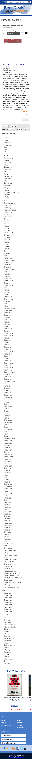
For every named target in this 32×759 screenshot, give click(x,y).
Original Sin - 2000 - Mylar (15, 65)
